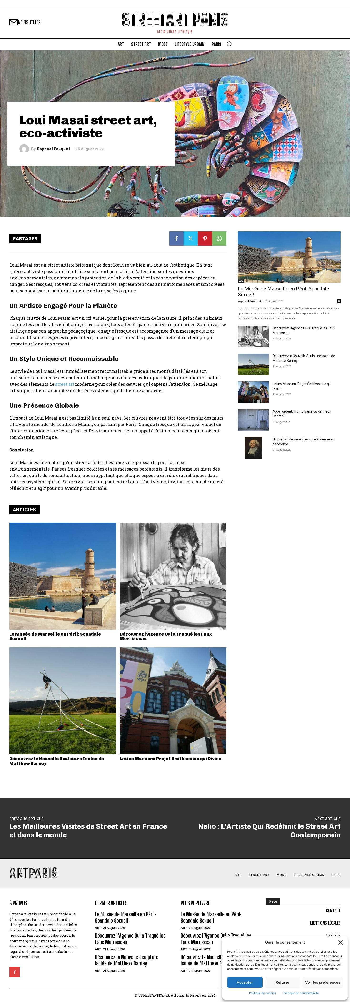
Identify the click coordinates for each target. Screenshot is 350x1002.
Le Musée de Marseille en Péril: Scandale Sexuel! (55, 637)
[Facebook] (176, 238)
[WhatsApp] (219, 238)
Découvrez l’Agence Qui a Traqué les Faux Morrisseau (166, 637)
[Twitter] (191, 238)
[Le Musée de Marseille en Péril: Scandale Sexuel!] (62, 576)
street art (64, 384)
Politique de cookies (262, 993)
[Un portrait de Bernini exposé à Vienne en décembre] (253, 448)
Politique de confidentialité (301, 993)
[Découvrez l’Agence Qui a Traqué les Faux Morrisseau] (173, 576)
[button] (340, 942)
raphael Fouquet (53, 149)
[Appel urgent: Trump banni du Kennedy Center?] (253, 420)
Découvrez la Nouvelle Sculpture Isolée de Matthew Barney (56, 761)
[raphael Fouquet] (25, 149)
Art (241, 280)
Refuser (282, 982)
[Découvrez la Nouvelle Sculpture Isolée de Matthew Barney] (62, 700)
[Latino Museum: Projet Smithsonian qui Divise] (173, 700)
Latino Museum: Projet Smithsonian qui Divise (170, 758)
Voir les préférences (322, 982)
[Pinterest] (205, 238)
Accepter (245, 982)
